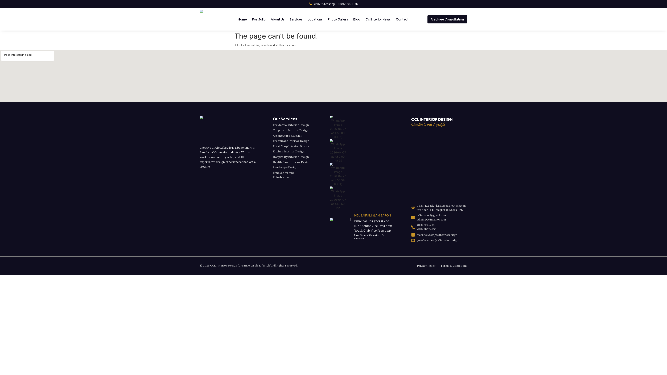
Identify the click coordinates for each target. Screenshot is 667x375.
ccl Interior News (378, 19)
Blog (356, 19)
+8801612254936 (426, 229)
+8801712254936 (426, 225)
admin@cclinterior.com (431, 219)
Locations (315, 19)
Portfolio (259, 19)
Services (296, 19)
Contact (402, 19)
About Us (277, 19)
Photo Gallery (338, 19)
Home (242, 19)
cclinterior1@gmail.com (431, 215)
